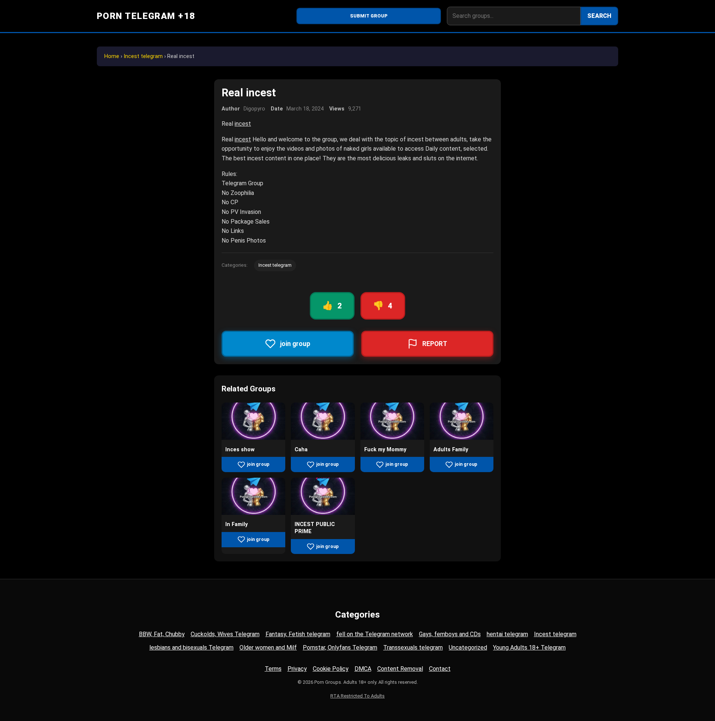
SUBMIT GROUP (369, 16)
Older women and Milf (268, 647)
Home (111, 56)
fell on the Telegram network (374, 634)
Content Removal (400, 668)
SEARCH (599, 15)
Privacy (297, 668)
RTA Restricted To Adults (357, 696)
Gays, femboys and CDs (450, 634)
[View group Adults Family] (461, 437)
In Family (236, 524)
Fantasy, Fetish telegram (298, 634)
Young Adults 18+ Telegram (529, 647)
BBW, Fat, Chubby (162, 634)
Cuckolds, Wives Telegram (225, 634)
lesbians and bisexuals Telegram (191, 647)
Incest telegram (143, 56)
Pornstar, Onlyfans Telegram (340, 647)
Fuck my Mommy (385, 449)
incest (243, 123)
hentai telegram (507, 634)
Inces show (240, 449)
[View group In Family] (253, 512)
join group (258, 464)
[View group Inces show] (253, 437)
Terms (273, 668)
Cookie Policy (331, 668)
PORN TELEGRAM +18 (146, 16)
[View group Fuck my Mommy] (392, 437)
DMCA (363, 668)
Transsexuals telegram (413, 647)
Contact (440, 668)
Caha (301, 449)
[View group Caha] (323, 437)
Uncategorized (468, 647)
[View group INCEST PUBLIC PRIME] (323, 512)
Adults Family (450, 449)
